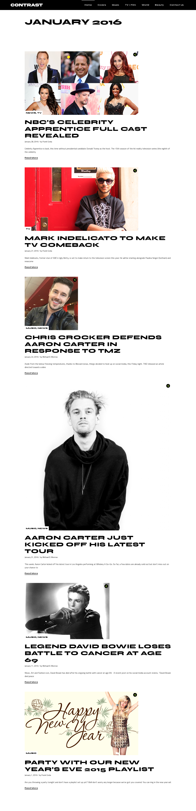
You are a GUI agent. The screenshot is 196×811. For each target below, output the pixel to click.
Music (31, 328)
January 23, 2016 (31, 356)
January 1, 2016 (31, 775)
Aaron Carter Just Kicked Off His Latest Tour (85, 544)
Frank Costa (47, 141)
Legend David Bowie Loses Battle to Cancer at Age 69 (98, 653)
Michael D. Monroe (50, 356)
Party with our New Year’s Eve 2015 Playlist (89, 766)
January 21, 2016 (31, 557)
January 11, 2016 (31, 665)
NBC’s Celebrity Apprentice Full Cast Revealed (86, 129)
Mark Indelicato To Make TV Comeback (95, 241)
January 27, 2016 (31, 250)
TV (39, 113)
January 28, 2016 (31, 141)
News (31, 113)
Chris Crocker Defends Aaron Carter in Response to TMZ (93, 344)
